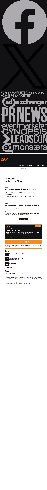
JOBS (38, 164)
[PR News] (24, 114)
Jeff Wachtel (14, 196)
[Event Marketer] (24, 125)
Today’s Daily (21, 165)
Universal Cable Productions (23, 196)
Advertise (29, 164)
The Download (37, 165)
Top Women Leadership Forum (16, 258)
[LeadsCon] (24, 138)
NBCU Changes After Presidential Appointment (20, 189)
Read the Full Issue (10, 237)
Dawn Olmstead (11, 198)
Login (34, 164)
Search (43, 164)
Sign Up (29, 246)
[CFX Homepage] (5, 159)
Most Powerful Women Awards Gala (17, 253)
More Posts (22, 219)
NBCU (9, 196)
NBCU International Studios (20, 213)
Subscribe (23, 164)
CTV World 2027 (12, 263)
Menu (44, 165)
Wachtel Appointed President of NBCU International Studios (22, 206)
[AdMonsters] (24, 147)
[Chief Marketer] (16, 95)
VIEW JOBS (7, 275)
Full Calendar (8, 267)
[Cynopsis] (24, 131)
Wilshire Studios (32, 196)
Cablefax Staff (9, 194)
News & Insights (28, 165)
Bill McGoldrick (19, 198)
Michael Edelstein (30, 213)
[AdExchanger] (24, 101)
